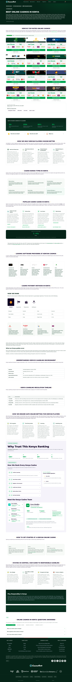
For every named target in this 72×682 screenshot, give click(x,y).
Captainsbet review (36, 67)
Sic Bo (24, 647)
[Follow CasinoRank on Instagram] (55, 661)
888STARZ (10, 649)
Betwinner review (56, 67)
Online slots (20, 110)
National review (56, 99)
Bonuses (38, 1)
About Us (62, 643)
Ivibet (9, 651)
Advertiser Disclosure (9, 21)
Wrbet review (36, 83)
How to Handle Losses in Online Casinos (44, 651)
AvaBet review (15, 51)
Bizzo (10, 647)
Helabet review (36, 99)
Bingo (24, 643)
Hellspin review (56, 83)
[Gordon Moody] (34, 671)
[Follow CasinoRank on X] (57, 661)
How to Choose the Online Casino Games (44, 645)
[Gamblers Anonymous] (17, 671)
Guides (54, 1)
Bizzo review (16, 99)
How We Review (62, 647)
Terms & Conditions (20, 680)
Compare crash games (11, 226)
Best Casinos (32, 1)
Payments (44, 1)
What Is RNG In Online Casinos (44, 649)
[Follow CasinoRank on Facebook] (52, 661)
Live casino (25, 110)
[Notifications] (65, 2)
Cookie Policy (37, 680)
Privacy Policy (62, 651)
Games (49, 1)
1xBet (9, 645)
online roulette (57, 243)
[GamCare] (25, 671)
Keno (25, 645)
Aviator (61, 203)
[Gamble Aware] (48, 671)
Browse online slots (25, 226)
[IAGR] (12, 671)
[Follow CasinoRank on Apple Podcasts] (65, 661)
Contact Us (62, 645)
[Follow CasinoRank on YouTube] (60, 661)
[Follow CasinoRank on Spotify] (62, 661)
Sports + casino (32, 110)
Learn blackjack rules (57, 226)
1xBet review (56, 51)
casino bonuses (45, 172)
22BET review (15, 83)
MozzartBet (9, 643)
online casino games (16, 244)
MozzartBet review (36, 51)
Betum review (15, 67)
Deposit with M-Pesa (16, 81)
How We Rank (62, 649)
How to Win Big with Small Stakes (44, 647)
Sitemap (53, 680)
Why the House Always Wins (44, 643)
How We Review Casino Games (25, 651)
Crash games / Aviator (12, 110)
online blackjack (50, 243)
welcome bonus (54, 31)
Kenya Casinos (26, 1)
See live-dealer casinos (42, 226)
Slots (25, 649)
